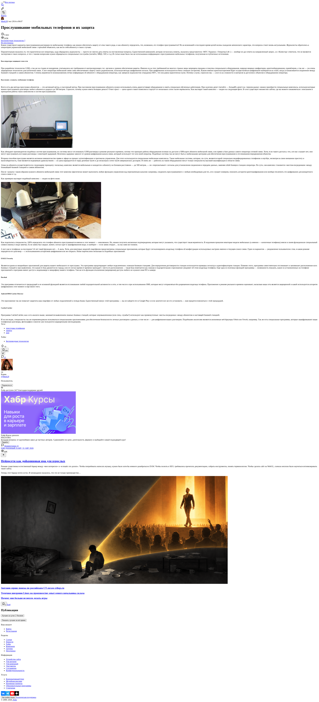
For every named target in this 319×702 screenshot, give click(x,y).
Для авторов (11, 661)
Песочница (10, 651)
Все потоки (10, 2)
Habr (14, 700)
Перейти (5, 442)
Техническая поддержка (26, 697)
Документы (11, 666)
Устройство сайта (13, 659)
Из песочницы (7, 43)
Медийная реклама (14, 681)
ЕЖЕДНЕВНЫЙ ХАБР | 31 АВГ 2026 (17, 448)
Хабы (8, 644)
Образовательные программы (18, 686)
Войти (8, 629)
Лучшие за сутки (8, 616)
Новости (9, 642)
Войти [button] (3, 16)
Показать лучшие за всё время (13, 620)
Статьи (9, 640)
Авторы (9, 649)
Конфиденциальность (15, 670)
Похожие (20, 616)
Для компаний (12, 664)
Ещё (8, 605)
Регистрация (11, 631)
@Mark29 (5, 377)
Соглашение (11, 668)
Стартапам (10, 688)
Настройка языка (8, 697)
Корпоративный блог (15, 679)
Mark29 (4, 21)
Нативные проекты (14, 683)
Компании (10, 646)
